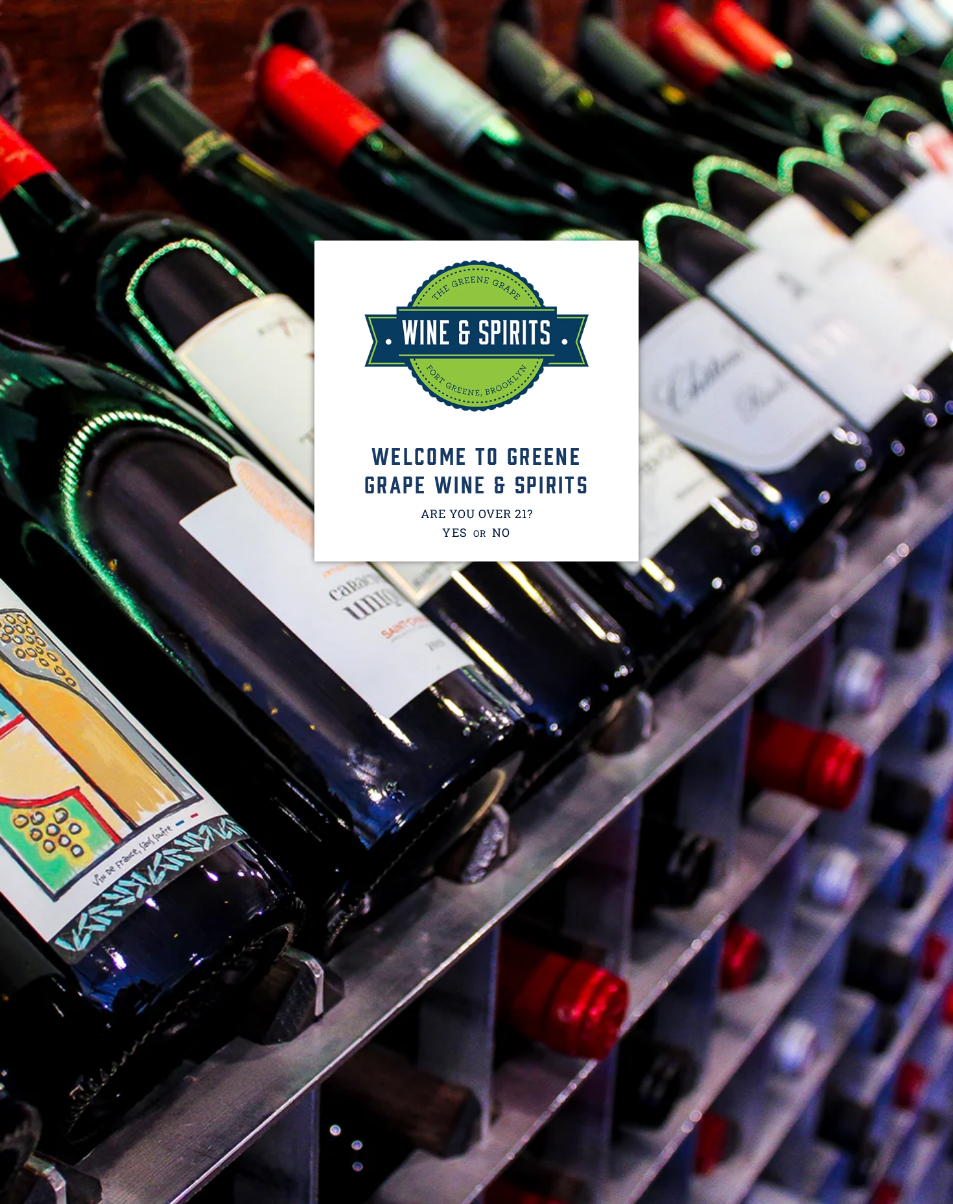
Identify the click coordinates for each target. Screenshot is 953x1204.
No (502, 532)
